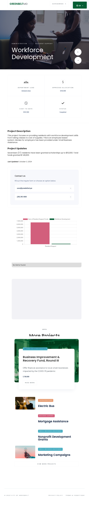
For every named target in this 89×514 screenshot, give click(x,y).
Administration (19, 44)
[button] (3, 4)
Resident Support (44, 44)
